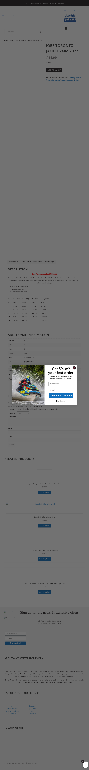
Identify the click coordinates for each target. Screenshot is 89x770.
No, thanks (60, 401)
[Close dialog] (74, 368)
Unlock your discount (61, 395)
